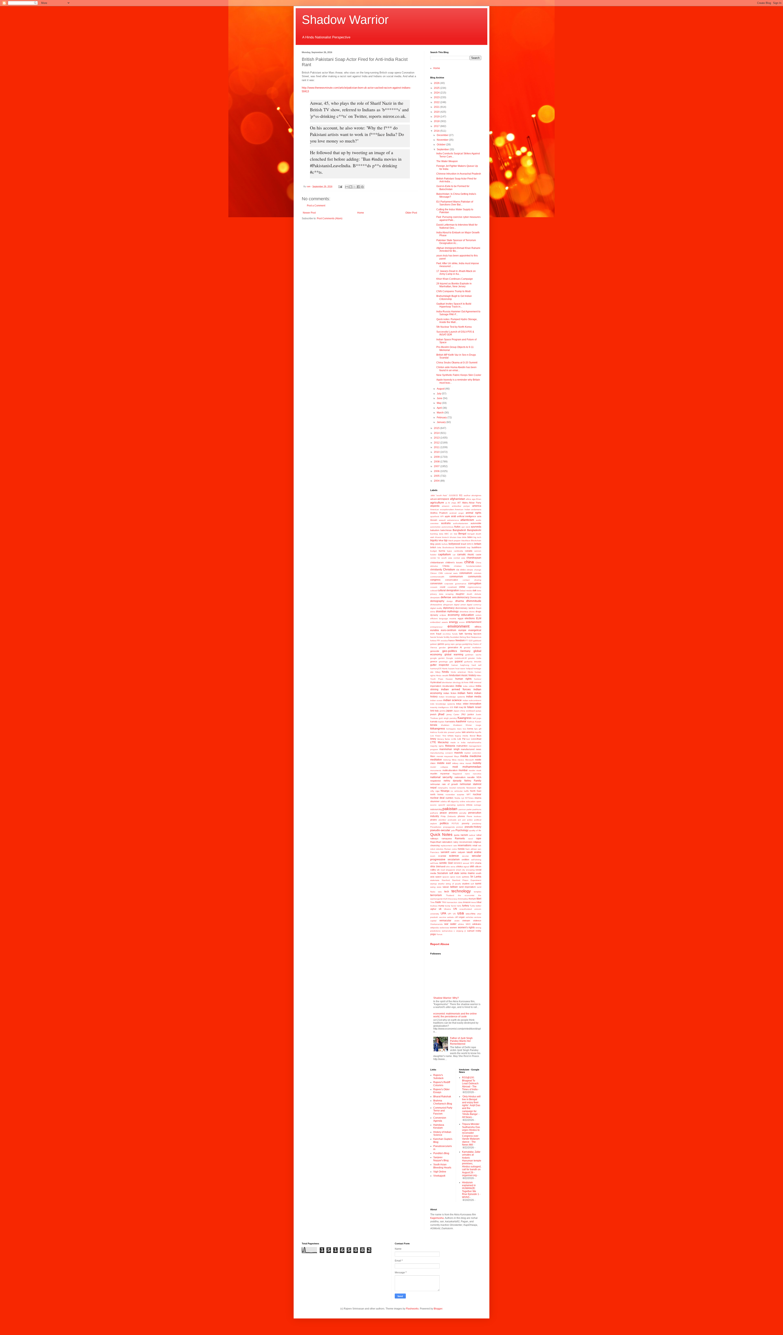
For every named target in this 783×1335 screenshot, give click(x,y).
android (453, 513)
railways (434, 838)
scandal (442, 856)
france (451, 640)
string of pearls (453, 884)
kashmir (461, 721)
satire (453, 852)
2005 (437, 475)
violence (477, 920)
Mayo (456, 756)
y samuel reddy (472, 931)
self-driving (476, 859)
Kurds (440, 732)
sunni (478, 883)
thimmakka (463, 899)
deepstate (435, 597)
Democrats (475, 597)
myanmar (445, 773)
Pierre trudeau (474, 816)
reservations (464, 845)
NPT (469, 794)
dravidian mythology (447, 611)
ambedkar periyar (461, 506)
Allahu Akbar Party (471, 502)
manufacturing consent (441, 753)
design (450, 601)
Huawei (449, 679)
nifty (432, 791)
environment (458, 626)
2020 (437, 111)
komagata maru (454, 729)
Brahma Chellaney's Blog (442, 1102)
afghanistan (457, 498)
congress (435, 579)
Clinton (433, 573)
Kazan (478, 721)
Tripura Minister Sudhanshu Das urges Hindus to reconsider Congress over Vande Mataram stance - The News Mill (471, 1134)
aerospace (443, 499)
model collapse (439, 767)
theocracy (452, 899)
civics (463, 569)
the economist (466, 895)
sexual (466, 863)
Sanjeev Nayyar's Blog (441, 1159)
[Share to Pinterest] (362, 187)
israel (478, 707)
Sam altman (471, 849)
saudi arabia (474, 852)
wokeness (444, 927)
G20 (471, 640)
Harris (444, 668)
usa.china (470, 913)
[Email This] (347, 187)
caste (478, 554)
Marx (432, 756)
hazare (451, 668)
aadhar (467, 495)
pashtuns (476, 809)
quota (456, 835)
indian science (452, 700)
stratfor (441, 884)
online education (468, 801)
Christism (449, 569)
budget (433, 551)
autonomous (447, 527)
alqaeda (434, 505)
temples (477, 892)
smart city (460, 870)
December (443, 135)
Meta (454, 760)
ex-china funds (450, 634)
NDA (479, 777)
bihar (441, 540)
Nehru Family (472, 780)
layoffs (478, 732)
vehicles (469, 917)
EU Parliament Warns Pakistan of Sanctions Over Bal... (454, 203)
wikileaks (476, 924)
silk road (441, 870)
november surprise (455, 794)
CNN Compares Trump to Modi (453, 291)
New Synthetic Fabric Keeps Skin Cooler (458, 375)
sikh (472, 866)
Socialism (442, 873)
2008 (437, 461)
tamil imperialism (467, 887)
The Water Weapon (447, 161)
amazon (445, 506)
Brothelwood (448, 547)
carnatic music (465, 554)
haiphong (464, 665)
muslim (433, 773)
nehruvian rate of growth (444, 784)
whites (461, 924)
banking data (436, 534)
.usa (432, 495)
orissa (469, 805)
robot (432, 849)
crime (462, 587)
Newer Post (309, 212)
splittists (465, 877)
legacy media (461, 736)
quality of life (475, 830)
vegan (462, 917)
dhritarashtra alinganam (441, 604)
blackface (465, 540)
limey (433, 738)
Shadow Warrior (345, 20)
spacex (445, 877)
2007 (437, 466)
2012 (437, 442)
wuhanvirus (447, 931)
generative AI (455, 647)
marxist (440, 756)
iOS (451, 707)
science (454, 855)
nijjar (437, 791)
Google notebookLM (456, 658)
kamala (433, 721)
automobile (476, 523)
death (469, 594)
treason (467, 902)
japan (449, 710)
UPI (449, 914)
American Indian (462, 509)
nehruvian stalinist (470, 784)
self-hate (434, 863)
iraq (461, 707)
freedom (460, 640)
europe (462, 630)
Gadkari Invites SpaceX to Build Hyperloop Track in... (453, 305)
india (459, 685)
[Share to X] (355, 187)
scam (432, 856)
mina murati (465, 763)
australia (446, 523)
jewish (433, 714)
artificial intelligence (466, 516)
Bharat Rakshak (442, 1096)
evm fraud (435, 633)
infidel (465, 704)
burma (442, 551)
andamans (476, 509)
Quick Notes (441, 834)
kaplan (441, 721)
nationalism (460, 777)
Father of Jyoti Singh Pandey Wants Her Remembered (461, 1041)
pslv (453, 830)
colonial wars (451, 573)
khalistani (457, 725)
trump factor (450, 906)
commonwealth (437, 577)
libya (479, 735)
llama (447, 739)
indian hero (465, 693)
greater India (474, 658)
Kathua (470, 721)
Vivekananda (436, 924)
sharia (478, 863)
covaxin (433, 587)
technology (461, 891)
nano (467, 774)
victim (456, 921)
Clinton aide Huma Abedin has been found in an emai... (456, 369)
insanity (433, 707)
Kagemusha (437, 1218)
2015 (437, 428)
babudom (434, 530)
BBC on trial (451, 534)
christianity (436, 569)
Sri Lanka (475, 876)
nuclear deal (437, 797)
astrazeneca (453, 520)
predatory (476, 823)
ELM (478, 618)
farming (468, 633)
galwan (433, 644)
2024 (437, 92)
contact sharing (472, 580)
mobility (477, 763)
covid (442, 587)
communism (456, 576)
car (454, 554)
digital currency (474, 604)
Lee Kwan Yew (438, 736)
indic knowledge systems (442, 704)
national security (441, 777)
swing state (435, 887)
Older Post (411, 212)
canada (468, 551)
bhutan (453, 537)
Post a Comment (316, 205)
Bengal (462, 533)
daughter (460, 594)
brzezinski (461, 547)
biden (470, 537)
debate (477, 594)
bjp (446, 540)
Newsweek (471, 788)
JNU (463, 714)
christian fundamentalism (467, 566)
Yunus (439, 934)
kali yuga (477, 718)
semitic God (445, 863)
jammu (443, 711)
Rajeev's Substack (438, 1076)
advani (433, 499)
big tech (477, 537)
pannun (462, 809)
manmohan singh (449, 749)
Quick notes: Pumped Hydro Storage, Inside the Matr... (456, 321)
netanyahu (443, 788)
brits (439, 547)
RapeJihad (435, 842)
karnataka (450, 721)
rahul (478, 835)
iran (456, 707)
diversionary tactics (465, 608)
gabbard (477, 640)
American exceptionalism (442, 509)
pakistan (449, 809)
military (455, 763)
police (470, 820)
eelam (478, 615)
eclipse (443, 615)
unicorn (477, 909)
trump (441, 905)
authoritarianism (460, 523)
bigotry (434, 540)
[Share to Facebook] (358, 187)
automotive (435, 527)
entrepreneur (436, 627)
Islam (470, 707)
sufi (472, 884)
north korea (436, 794)
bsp (468, 547)
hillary (437, 672)
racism (464, 835)
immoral (477, 682)
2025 (437, 88)
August (441, 388)
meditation (436, 759)
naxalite (471, 777)
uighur (433, 909)
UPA (443, 913)
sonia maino (467, 873)
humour (477, 679)
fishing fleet (465, 637)
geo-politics (449, 650)
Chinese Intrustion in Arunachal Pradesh (458, 173)
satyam (461, 852)
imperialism (435, 686)
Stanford (446, 880)
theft (445, 899)
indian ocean (436, 700)
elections (470, 618)
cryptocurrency (474, 587)
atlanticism (467, 519)
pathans (434, 813)
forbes (433, 640)
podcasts (452, 820)
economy (454, 614)
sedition (465, 859)
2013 (437, 437)
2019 (437, 116)
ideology (457, 682)
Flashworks (412, 1308)
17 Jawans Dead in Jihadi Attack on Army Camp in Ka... (456, 272)
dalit (474, 590)
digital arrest (460, 604)
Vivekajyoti (439, 1175)
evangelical (474, 630)
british (433, 547)
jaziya (478, 711)
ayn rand (465, 527)
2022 (437, 102)
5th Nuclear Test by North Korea (454, 326)
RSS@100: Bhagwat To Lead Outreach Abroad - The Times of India (470, 1083)
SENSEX (457, 863)
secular (465, 856)
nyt (462, 798)
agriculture (437, 502)
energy (453, 622)
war (446, 924)
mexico (461, 760)
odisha (443, 801)
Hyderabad (435, 682)
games (441, 644)
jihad (441, 714)
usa (460, 913)
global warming (454, 654)
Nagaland (457, 774)
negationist (435, 780)
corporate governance (455, 583)
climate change (474, 570)
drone (472, 611)
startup (433, 884)
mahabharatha (474, 742)
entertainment (473, 622)
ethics (478, 626)
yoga (433, 934)
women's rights (466, 927)
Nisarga (445, 790)
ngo (479, 787)
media (464, 756)
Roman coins (450, 849)
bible (464, 537)
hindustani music (458, 675)
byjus (449, 551)
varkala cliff (452, 917)
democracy (463, 597)
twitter (478, 906)
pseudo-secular (440, 830)
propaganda (449, 827)
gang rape (450, 644)
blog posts (435, 544)
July (439, 393)
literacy (440, 739)
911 (460, 495)
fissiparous (476, 637)
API (442, 516)
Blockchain (476, 540)
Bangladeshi (474, 530)
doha (432, 611)
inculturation (448, 686)
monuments (435, 770)
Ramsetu (460, 838)
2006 (437, 471)
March (440, 412)
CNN (440, 573)
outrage (477, 805)
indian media (473, 696)
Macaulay (443, 742)
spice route (455, 877)
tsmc (459, 906)
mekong (447, 760)
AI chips (452, 503)
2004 (437, 480)
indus (458, 704)
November (443, 139)
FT (466, 640)
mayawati (448, 756)
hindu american (458, 672)
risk (479, 845)
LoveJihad (476, 739)
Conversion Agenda (439, 1119)
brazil (463, 544)
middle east (444, 763)
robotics (439, 849)
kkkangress (437, 728)
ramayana (447, 838)
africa (468, 499)
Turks (472, 906)
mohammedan (471, 766)
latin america (468, 732)
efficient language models (443, 618)
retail (474, 845)
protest (459, 827)
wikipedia (434, 927)
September (443, 149)
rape (478, 838)
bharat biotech (442, 537)
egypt (460, 618)
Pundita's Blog (441, 1153)
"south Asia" (442, 495)
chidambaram (437, 562)
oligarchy (454, 801)
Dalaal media (466, 590)
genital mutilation (472, 647)
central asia (459, 558)
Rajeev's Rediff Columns (441, 1084)
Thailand (450, 895)
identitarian (447, 682)
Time (432, 902)
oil (449, 801)
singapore (450, 870)
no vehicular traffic (460, 791)
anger (461, 513)
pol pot (462, 820)
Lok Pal (461, 739)
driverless (464, 611)
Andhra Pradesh (439, 513)
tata (440, 892)
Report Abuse (439, 944)
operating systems (456, 805)
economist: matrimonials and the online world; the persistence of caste (455, 1015)
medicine (475, 756)
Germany (465, 651)
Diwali (478, 608)
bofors (445, 544)
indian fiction (449, 693)
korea (470, 728)
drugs (478, 611)
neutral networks (457, 788)
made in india (458, 742)
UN (455, 908)
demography (437, 601)
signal (466, 866)
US (454, 914)
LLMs (453, 739)
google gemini (437, 658)
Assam (433, 520)
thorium (472, 898)
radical (472, 835)
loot (468, 739)
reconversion (465, 842)
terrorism (436, 895)
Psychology (462, 830)
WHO (468, 924)
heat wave (460, 668)
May (439, 403)
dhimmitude (473, 600)
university (434, 914)
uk (440, 908)
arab (453, 516)
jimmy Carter (453, 714)
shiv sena (450, 866)
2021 (437, 107)
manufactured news (471, 749)
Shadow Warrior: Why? (446, 998)
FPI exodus (442, 640)
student (465, 883)
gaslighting (467, 644)
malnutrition (462, 746)
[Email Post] (340, 186)
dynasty (434, 615)
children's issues (454, 562)
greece (433, 661)
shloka (459, 866)
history (472, 675)
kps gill (477, 729)
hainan (454, 665)
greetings (443, 661)
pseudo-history (473, 826)
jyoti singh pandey (448, 718)
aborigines (476, 495)
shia (432, 866)
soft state (454, 873)
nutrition (449, 798)
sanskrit (445, 852)
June (440, 398)
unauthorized (465, 909)
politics (444, 823)
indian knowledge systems (452, 697)
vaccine (442, 917)
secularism (454, 859)
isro (432, 710)
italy (437, 710)
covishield (452, 587)
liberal (472, 736)
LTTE (433, 742)
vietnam (466, 920)
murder (472, 770)
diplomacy (449, 608)
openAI (441, 805)
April (439, 407)
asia (479, 516)
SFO (472, 863)
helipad (469, 668)
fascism (477, 633)
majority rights (437, 746)
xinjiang (459, 931)
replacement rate (449, 845)
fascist (433, 637)
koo (464, 729)
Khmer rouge (473, 725)
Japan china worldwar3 (464, 711)
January (441, 422)
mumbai (463, 770)
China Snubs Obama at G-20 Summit (456, 362)
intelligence (443, 707)
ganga (459, 644)
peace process (448, 812)
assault (442, 520)
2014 (437, 433)
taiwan (446, 887)
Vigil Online (439, 1171)
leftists (450, 736)
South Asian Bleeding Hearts (442, 1166)
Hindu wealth (442, 675)
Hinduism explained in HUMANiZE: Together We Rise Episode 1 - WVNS (471, 1190)
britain (477, 543)
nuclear (477, 794)
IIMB (471, 682)
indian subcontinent (472, 700)
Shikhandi (440, 866)
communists (474, 576)
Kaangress (464, 717)
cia (457, 569)
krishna (433, 732)
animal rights (473, 512)
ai (446, 503)
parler (469, 809)
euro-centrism (448, 630)
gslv (451, 661)
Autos (457, 526)
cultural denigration (448, 590)
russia (461, 848)
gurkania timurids (472, 661)
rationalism (447, 842)
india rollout (468, 686)
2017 (437, 126)
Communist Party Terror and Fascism (442, 1110)
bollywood (454, 543)
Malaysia (450, 745)
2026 (437, 83)
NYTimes (469, 798)
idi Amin (465, 682)
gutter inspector (439, 665)
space (438, 876)
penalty (462, 813)
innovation (475, 703)
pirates (433, 819)
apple (447, 516)
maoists (458, 752)
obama (477, 798)
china (469, 562)
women (453, 927)
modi (455, 766)
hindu (445, 671)
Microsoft (469, 760)
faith (461, 633)
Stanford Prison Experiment (466, 880)
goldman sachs (473, 655)
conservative (451, 580)
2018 (437, 121)
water (453, 924)
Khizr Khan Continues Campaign (454, 278)
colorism (477, 573)
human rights (463, 678)
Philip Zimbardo (448, 816)
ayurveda (476, 526)
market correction (472, 753)
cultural (433, 590)
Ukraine (447, 909)
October (441, 144)
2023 (437, 97)
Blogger (438, 1308)
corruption (474, 583)
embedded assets (439, 622)
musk (478, 770)
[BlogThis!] (351, 187)
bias (459, 537)
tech (446, 891)
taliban (454, 886)
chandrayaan (474, 557)
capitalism (444, 554)
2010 (437, 452)
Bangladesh (459, 530)
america (476, 505)
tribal (479, 902)
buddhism (476, 547)
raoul (470, 838)
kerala (433, 725)
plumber (442, 820)
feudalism (454, 637)
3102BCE (453, 495)
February (442, 417)
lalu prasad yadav (452, 732)
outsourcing (436, 809)
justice (471, 714)
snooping (470, 870)
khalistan (445, 725)
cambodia (458, 551)
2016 (437, 130)
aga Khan (476, 499)
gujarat (458, 661)
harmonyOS (435, 668)
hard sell (476, 665)
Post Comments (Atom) (329, 218)
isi (465, 707)
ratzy (455, 842)
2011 (437, 447)
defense (446, 597)
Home (360, 212)
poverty (465, 823)
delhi (454, 597)
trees (473, 902)
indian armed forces (456, 689)
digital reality (436, 608)
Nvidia (457, 798)
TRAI (444, 902)
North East (475, 791)
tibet (479, 898)
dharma (459, 601)
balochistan (446, 530)
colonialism (465, 573)
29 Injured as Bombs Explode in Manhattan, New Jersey (454, 285)
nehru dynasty (453, 780)
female (440, 637)
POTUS (455, 823)
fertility (447, 637)
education (467, 614)
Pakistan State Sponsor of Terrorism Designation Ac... (456, 242)
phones (461, 816)
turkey (465, 905)
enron (462, 622)
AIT (459, 502)
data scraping (446, 594)
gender (442, 647)
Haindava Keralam (438, 1126)
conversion (436, 583)
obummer (435, 801)
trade (438, 902)
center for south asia (441, 558)
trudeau (434, 906)
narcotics (477, 774)
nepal (433, 787)
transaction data (454, 902)
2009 (437, 456)
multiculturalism (450, 770)
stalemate (434, 880)
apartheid (434, 516)
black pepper (454, 540)
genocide (434, 651)
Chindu (445, 566)
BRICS (470, 544)
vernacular (445, 920)
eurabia (434, 630)
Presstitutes (435, 827)
